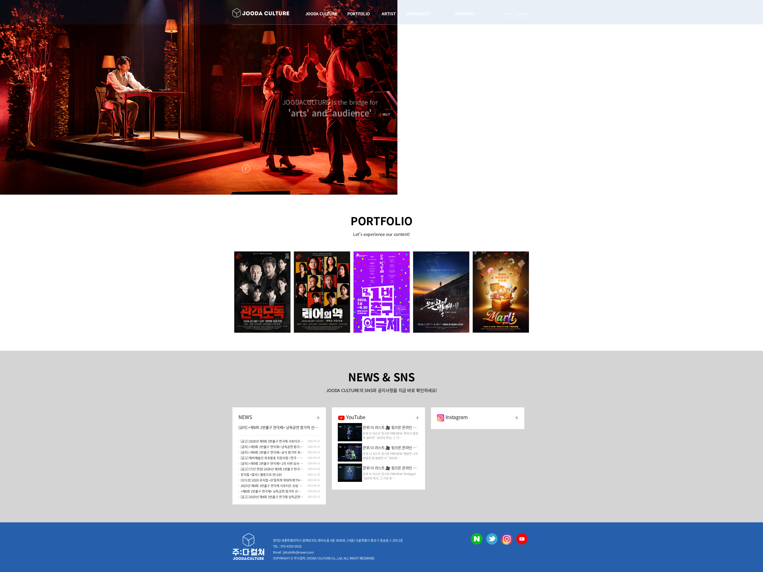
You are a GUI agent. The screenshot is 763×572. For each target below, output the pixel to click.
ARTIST (389, 13)
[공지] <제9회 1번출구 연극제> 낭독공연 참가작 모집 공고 (272, 446)
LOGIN (507, 14)
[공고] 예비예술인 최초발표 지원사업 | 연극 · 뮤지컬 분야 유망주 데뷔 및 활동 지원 (272, 458)
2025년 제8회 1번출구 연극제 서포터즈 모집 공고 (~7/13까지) (272, 485)
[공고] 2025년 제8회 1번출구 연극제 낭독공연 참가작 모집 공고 (272, 497)
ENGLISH (522, 14)
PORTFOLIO (358, 13)
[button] (526, 292)
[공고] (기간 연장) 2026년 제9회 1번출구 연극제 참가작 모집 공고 (272, 469)
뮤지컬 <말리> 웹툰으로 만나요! (261, 474)
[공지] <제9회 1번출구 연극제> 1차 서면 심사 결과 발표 (272, 463)
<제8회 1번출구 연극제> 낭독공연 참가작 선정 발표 (272, 491)
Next (517, 169)
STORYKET (465, 13)
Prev (246, 169)
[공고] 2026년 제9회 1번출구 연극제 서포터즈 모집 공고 (272, 441)
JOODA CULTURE (321, 13)
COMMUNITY (418, 13)
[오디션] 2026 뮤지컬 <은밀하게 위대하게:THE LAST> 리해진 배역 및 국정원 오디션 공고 (272, 480)
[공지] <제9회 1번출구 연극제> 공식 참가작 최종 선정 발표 (272, 452)
